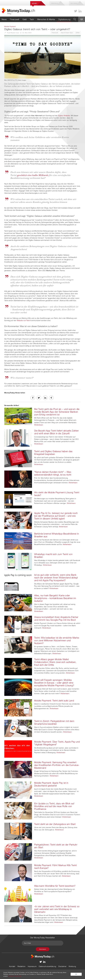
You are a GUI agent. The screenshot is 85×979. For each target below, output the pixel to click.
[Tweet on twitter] (39, 398)
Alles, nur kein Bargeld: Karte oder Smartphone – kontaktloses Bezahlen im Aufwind (55, 598)
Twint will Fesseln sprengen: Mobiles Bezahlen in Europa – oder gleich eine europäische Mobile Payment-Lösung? (54, 682)
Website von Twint (23, 320)
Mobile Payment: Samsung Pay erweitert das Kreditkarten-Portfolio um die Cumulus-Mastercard (56, 765)
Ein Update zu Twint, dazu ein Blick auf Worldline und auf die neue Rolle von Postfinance (54, 806)
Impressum (32, 966)
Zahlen (78, 32)
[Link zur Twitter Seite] (75, 11)
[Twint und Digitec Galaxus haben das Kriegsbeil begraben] (18, 458)
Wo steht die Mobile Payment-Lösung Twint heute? (56, 494)
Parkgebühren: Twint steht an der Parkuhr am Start (55, 846)
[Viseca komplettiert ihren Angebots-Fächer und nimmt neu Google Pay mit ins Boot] (18, 624)
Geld (24, 19)
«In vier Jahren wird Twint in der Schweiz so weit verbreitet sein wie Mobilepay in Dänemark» (56, 909)
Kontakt (12, 966)
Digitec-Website (64, 115)
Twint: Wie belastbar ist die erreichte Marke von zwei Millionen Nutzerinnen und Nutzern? (56, 640)
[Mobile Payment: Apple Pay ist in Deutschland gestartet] (18, 790)
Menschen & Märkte (46, 19)
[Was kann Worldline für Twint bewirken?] (18, 893)
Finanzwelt (14, 19)
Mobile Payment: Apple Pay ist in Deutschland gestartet (51, 784)
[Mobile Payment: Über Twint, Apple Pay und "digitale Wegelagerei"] (18, 749)
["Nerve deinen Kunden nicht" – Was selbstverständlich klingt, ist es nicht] (18, 479)
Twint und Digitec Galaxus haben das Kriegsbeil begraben (53, 452)
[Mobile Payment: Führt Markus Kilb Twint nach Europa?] (18, 872)
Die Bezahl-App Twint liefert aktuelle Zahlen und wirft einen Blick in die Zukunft (56, 432)
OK (76, 974)
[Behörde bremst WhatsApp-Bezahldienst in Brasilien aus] (18, 541)
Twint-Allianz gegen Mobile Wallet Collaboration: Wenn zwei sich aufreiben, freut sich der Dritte (55, 662)
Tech (32, 19)
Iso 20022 (74, 3)
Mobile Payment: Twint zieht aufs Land (54, 700)
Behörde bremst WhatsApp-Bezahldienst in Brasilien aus (56, 535)
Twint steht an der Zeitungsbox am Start (55, 824)
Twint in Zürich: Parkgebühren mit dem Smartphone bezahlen (54, 722)
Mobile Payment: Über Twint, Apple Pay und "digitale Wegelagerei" (57, 743)
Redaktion (21, 966)
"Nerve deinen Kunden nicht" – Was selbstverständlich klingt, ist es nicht (52, 473)
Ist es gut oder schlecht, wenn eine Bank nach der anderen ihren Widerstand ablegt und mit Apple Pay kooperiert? (56, 577)
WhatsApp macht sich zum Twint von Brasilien (53, 555)
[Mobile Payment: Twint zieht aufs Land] (18, 708)
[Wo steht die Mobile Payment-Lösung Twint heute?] (18, 500)
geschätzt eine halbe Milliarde (32, 175)
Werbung (72, 966)
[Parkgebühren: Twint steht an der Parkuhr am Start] (18, 852)
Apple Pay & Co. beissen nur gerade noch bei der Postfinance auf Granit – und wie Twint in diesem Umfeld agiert (56, 516)
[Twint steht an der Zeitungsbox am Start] (18, 831)
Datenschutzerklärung (47, 966)
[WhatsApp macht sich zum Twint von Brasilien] (18, 561)
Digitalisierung (64, 19)
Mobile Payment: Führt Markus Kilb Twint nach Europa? (55, 866)
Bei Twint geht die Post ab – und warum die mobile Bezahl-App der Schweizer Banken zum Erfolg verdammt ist (56, 412)
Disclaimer (62, 966)
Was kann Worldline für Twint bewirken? (54, 885)
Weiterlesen (38, 425)
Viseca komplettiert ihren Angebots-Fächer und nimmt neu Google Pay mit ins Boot (56, 618)
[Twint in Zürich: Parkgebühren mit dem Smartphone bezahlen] (18, 728)
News (4, 19)
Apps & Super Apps (67, 32)
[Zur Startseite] (42, 956)
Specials (54, 3)
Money (34, 3)
